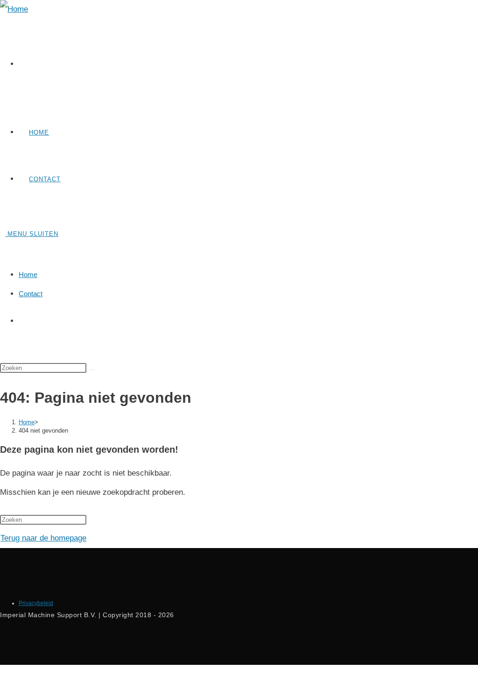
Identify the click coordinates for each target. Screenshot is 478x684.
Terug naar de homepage (43, 538)
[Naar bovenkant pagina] (3, 674)
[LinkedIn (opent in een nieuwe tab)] (30, 64)
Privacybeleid (36, 603)
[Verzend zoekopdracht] (92, 370)
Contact (30, 294)
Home (28, 274)
